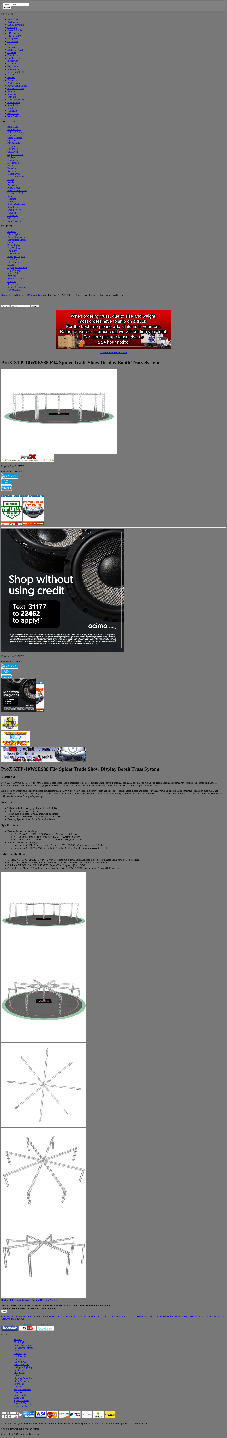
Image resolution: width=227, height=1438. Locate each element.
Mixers (10, 74)
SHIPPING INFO (145, 1316)
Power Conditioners (17, 85)
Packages (12, 80)
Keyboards (12, 66)
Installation (12, 60)
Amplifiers (12, 19)
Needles (11, 77)
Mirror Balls (13, 273)
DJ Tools (11, 52)
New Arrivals (14, 116)
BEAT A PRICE (27, 1316)
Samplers (11, 91)
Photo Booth (13, 83)
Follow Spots (13, 253)
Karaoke (11, 63)
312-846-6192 (57, 1305)
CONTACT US (9, 1316)
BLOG (20, 1319)
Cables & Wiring (15, 24)
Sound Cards (13, 102)
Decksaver (12, 47)
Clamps (11, 242)
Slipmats (11, 94)
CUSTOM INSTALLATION (196, 1316)
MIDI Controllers (15, 72)
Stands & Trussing (16, 287)
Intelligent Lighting (16, 256)
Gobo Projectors (21, 1364)
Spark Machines (21, 1400)
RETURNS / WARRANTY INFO (104, 1316)
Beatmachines (14, 22)
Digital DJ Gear (15, 49)
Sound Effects (14, 105)
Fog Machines (14, 248)
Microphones (13, 69)
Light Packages (14, 270)
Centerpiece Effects (16, 239)
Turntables (12, 110)
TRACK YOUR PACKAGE (71, 1316)
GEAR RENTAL (46, 1316)
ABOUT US (128, 1316)
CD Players (13, 33)
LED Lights (13, 262)
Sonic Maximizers (16, 99)
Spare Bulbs (19, 1397)
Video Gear (13, 113)
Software (11, 97)
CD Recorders (14, 36)
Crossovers (12, 44)
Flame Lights (13, 245)
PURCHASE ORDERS (168, 1316)
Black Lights (13, 234)
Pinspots (11, 281)
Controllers (12, 41)
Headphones (13, 58)
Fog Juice (12, 251)
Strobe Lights (14, 289)
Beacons (11, 231)
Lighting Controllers (17, 267)
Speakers (11, 108)
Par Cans (11, 276)
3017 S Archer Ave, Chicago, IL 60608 (21, 1305)
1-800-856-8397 (104, 1305)
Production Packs (15, 88)
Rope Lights (13, 284)
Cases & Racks (14, 30)
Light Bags (12, 259)
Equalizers (12, 55)
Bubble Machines (16, 237)
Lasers (10, 264)
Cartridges (12, 27)
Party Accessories (16, 278)
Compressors (13, 38)
